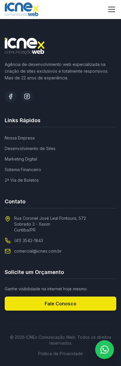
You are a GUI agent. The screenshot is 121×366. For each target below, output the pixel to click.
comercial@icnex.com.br (38, 250)
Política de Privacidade (60, 353)
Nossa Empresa (20, 137)
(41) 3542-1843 (28, 240)
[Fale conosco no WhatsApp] (104, 349)
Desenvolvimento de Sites (30, 148)
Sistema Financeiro (23, 169)
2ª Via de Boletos (22, 180)
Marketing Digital (21, 158)
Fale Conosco (60, 304)
